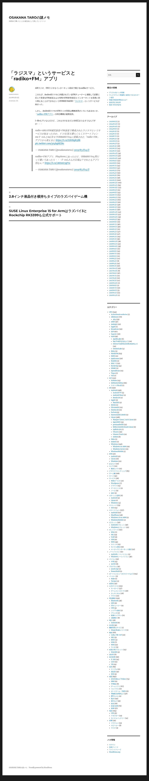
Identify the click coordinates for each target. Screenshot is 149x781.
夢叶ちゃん (115, 696)
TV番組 (113, 684)
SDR (112, 642)
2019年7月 (113, 224)
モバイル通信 (115, 547)
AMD (113, 322)
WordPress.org (114, 752)
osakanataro (13, 94)
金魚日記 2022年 (115, 102)
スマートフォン (114, 510)
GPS (112, 603)
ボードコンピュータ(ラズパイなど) (121, 574)
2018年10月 (113, 246)
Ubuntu (116, 432)
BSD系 (113, 405)
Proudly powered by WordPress (40, 768)
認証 (112, 493)
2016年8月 (113, 285)
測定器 (113, 672)
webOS (115, 437)
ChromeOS (115, 407)
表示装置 (112, 657)
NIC (112, 535)
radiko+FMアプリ (45, 114)
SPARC (113, 368)
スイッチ (114, 544)
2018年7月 (113, 254)
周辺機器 (112, 598)
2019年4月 (113, 232)
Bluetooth (114, 601)
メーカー (112, 576)
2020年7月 (113, 195)
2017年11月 (113, 268)
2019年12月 (113, 212)
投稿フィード (113, 747)
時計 (110, 620)
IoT (110, 378)
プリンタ (114, 613)
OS (17, 101)
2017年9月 (113, 273)
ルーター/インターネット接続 (121, 549)
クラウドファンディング (117, 471)
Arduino (114, 381)
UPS (112, 608)
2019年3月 (113, 234)
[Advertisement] (74, 52)
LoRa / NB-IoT (116, 635)
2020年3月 (113, 205)
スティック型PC (114, 496)
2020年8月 (113, 193)
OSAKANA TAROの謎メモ (29, 17)
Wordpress (115, 483)
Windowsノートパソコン (120, 557)
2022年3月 (113, 146)
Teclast (113, 581)
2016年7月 (113, 288)
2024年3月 (113, 131)
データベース (115, 488)
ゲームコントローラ (118, 591)
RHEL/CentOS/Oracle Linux (123, 427)
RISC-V (114, 363)
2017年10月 (113, 271)
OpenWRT (116, 422)
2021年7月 (113, 166)
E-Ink (113, 659)
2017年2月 (113, 281)
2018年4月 (113, 261)
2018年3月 (113, 263)
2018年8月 (113, 251)
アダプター (115, 716)
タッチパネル (115, 593)
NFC (112, 637)
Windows (114, 444)
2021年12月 (113, 153)
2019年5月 (113, 229)
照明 (112, 674)
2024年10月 (113, 126)
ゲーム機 (112, 473)
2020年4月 (113, 202)
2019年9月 (113, 219)
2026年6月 (113, 122)
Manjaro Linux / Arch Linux (123, 420)
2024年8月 (113, 129)
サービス (112, 478)
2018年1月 (112, 266)
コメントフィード (115, 750)
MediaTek (114, 354)
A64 (114, 319)
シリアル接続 (115, 610)
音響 (110, 721)
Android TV (117, 393)
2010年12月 (113, 295)
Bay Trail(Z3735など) (120, 341)
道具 (110, 667)
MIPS (113, 356)
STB (110, 454)
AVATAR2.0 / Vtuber (118, 679)
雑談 (110, 677)
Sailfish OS (117, 429)
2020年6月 (113, 197)
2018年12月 (113, 241)
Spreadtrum (115, 371)
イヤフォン (115, 723)
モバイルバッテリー (118, 718)
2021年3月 (113, 175)
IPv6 (112, 532)
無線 (110, 633)
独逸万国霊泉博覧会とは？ (118, 100)
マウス (113, 596)
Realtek (114, 361)
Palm (113, 439)
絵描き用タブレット (116, 650)
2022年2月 (113, 148)
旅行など (114, 701)
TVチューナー (116, 606)
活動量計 (114, 618)
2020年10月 (113, 188)
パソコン (112, 559)
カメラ (111, 466)
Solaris (113, 442)
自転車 (111, 655)
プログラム (113, 566)
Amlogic (114, 324)
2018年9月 (113, 249)
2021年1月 (112, 180)
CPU (110, 312)
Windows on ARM (119, 447)
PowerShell (115, 571)
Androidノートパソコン (119, 554)
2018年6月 (113, 256)
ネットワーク (113, 530)
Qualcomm (115, 359)
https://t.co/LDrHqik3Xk (68, 140)
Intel (113, 336)
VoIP (113, 537)
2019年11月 (113, 215)
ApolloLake (117, 339)
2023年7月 (113, 136)
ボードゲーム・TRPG (118, 691)
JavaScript (115, 569)
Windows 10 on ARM (118, 518)
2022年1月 (113, 151)
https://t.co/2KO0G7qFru (57, 163)
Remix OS (116, 398)
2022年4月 (113, 144)
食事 (112, 708)
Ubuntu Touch (118, 434)
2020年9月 (113, 190)
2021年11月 (113, 156)
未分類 (111, 625)
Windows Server (119, 449)
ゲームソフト (115, 686)
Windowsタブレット (118, 527)
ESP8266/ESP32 (117, 383)
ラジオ (113, 647)
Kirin (113, 351)
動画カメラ (115, 469)
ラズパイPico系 (116, 385)
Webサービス (115, 481)
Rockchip (114, 366)
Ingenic (114, 334)
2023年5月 (113, 139)
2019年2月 (113, 237)
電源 (110, 711)
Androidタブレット (118, 525)
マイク (113, 728)
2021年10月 (113, 158)
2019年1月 (113, 239)
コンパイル (115, 689)
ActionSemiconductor (119, 314)
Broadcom (115, 329)
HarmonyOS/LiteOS (118, 415)
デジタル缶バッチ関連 (116, 93)
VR (112, 664)
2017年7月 (113, 276)
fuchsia (114, 412)
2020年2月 (113, 207)
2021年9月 (113, 161)
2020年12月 (113, 183)
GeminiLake (117, 349)
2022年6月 (113, 141)
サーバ (111, 476)
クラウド (114, 486)
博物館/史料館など (117, 694)
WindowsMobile (117, 451)
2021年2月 (113, 178)
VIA (112, 376)
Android (12, 101)
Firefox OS (115, 410)
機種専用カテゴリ (115, 628)
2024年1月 (113, 134)
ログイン (112, 745)
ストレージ (113, 505)
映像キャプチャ (116, 615)
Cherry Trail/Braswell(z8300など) (125, 344)
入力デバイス (113, 586)
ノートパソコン (114, 552)
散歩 (112, 699)
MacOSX (116, 403)
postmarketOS (118, 425)
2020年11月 (113, 185)
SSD (112, 508)
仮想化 (111, 584)
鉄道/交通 (114, 706)
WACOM (114, 652)
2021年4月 (113, 173)
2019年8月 (113, 222)
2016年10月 (113, 283)
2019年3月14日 (81, 150)
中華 (112, 562)
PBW (113, 681)
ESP (112, 332)
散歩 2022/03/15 (115, 105)
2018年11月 (113, 244)
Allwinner (114, 317)
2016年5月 (113, 293)
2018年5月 (113, 259)
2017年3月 (113, 278)
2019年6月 (113, 227)
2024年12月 (113, 124)
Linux (113, 417)
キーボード (115, 588)
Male (113, 579)
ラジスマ (79, 101)
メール (113, 491)
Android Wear (118, 395)
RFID (113, 640)
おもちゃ (112, 464)
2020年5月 (113, 200)
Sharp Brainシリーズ (118, 630)
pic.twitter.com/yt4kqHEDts (49, 143)
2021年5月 (113, 170)
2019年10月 (113, 217)
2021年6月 (113, 168)
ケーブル (114, 669)
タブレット (113, 522)
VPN (112, 540)
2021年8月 (113, 163)
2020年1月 (113, 210)
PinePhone (115, 515)
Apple (113, 327)
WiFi (112, 542)
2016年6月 (113, 290)
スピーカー (115, 725)
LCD (112, 662)
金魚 (112, 703)
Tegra (113, 373)
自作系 (113, 564)
